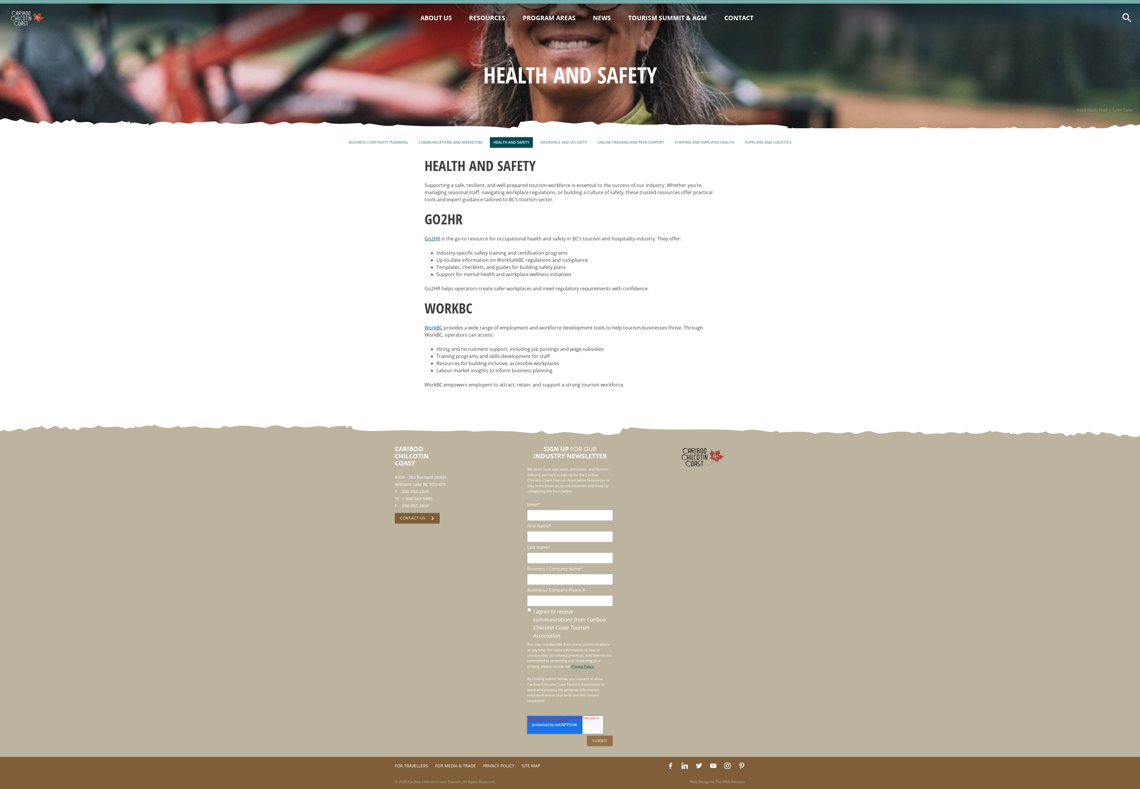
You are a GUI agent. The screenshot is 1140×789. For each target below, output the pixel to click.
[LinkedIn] (684, 765)
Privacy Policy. (582, 666)
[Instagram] (727, 765)
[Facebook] (670, 765)
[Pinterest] (741, 765)
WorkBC (433, 327)
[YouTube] (713, 765)
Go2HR (432, 238)
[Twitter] (698, 765)
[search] (1127, 18)
